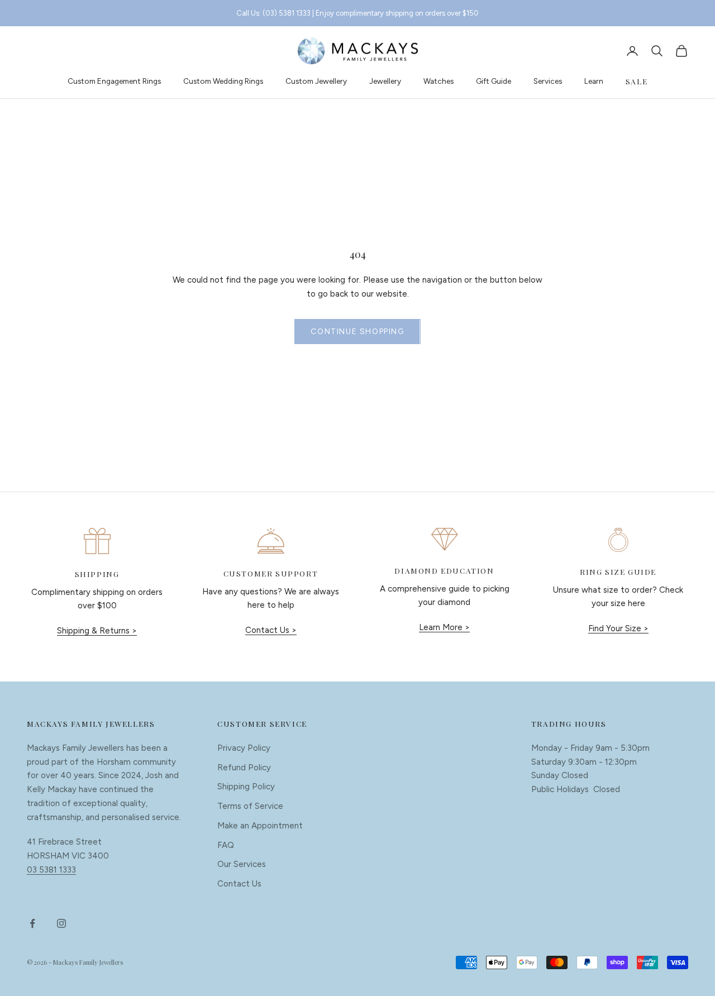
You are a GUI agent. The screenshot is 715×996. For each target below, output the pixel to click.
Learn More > (444, 627)
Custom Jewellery (316, 81)
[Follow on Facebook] (32, 923)
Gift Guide (493, 81)
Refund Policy (244, 768)
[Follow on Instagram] (61, 923)
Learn (593, 81)
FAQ (225, 845)
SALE (636, 81)
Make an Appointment (260, 826)
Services (547, 81)
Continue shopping (357, 331)
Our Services (241, 864)
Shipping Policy (246, 786)
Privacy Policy (243, 748)
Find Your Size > (618, 628)
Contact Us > (271, 630)
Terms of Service (250, 806)
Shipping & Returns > (97, 631)
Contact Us (239, 884)
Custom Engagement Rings (114, 81)
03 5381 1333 (51, 870)
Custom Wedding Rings (223, 81)
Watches (438, 81)
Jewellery (385, 81)
